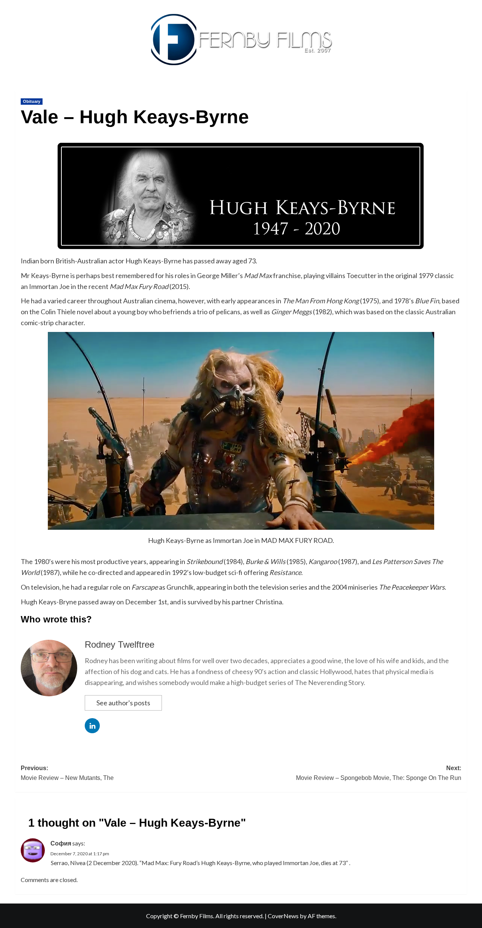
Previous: (67, 773)
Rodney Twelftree (119, 644)
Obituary (31, 101)
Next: (378, 773)
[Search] (462, 89)
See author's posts (123, 703)
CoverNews (283, 915)
